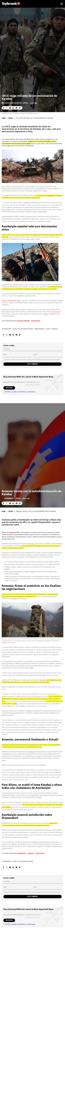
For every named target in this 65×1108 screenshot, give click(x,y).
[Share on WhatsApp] (10, 107)
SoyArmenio (35, 321)
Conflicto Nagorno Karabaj (23, 329)
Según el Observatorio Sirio (11, 300)
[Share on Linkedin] (13, 107)
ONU (52, 314)
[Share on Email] (16, 107)
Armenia (50, 195)
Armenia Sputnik (23, 321)
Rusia (46, 314)
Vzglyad (31, 853)
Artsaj (25, 103)
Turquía (55, 329)
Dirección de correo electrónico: (14, 382)
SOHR (48, 329)
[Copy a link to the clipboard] (19, 107)
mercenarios (40, 329)
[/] (61, 4)
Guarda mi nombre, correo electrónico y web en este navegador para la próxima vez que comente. (32, 359)
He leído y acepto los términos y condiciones (20, 392)
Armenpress (22, 853)
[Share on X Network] (6, 107)
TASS (45, 191)
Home (4, 118)
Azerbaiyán (6, 329)
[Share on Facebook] (3, 107)
